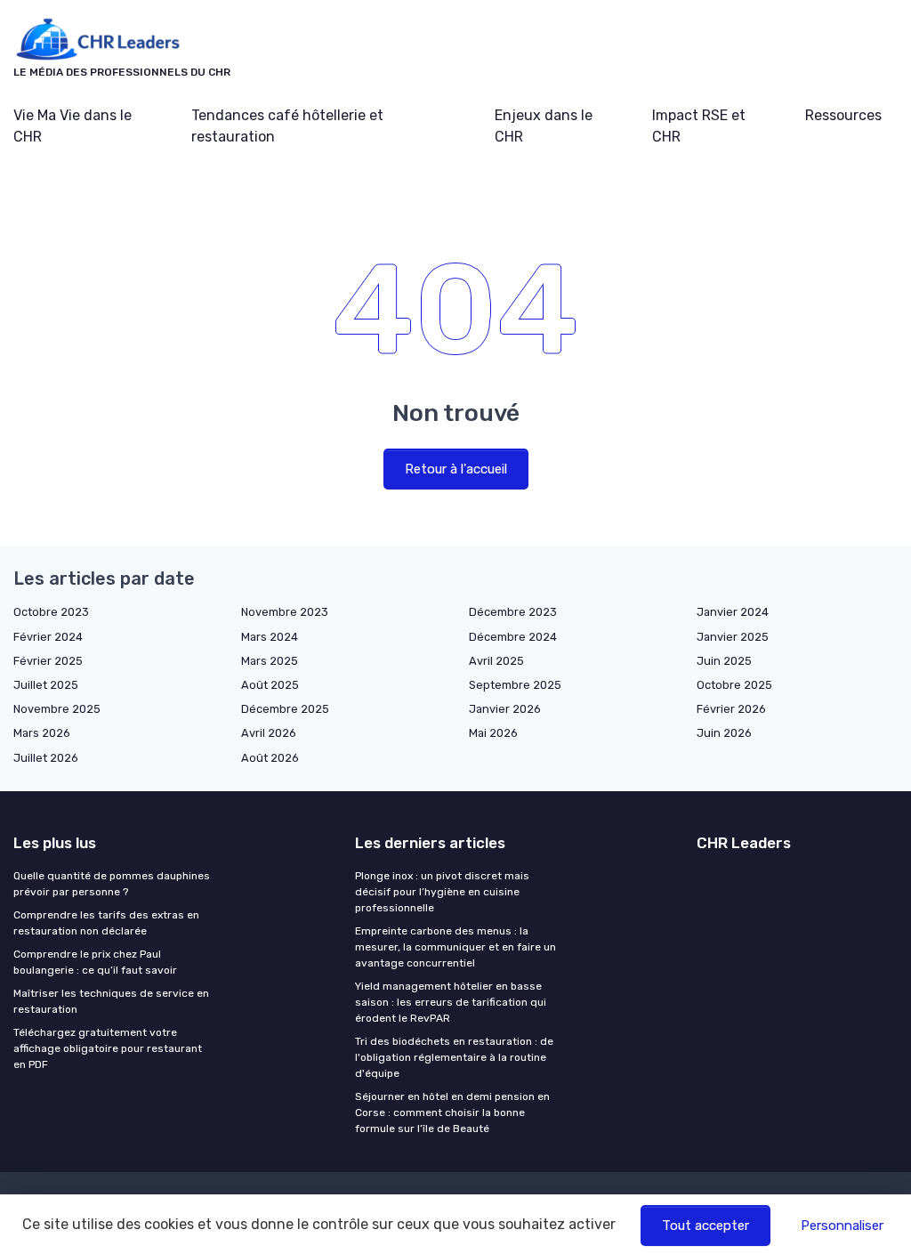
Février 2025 (48, 660)
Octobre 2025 (734, 685)
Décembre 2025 (285, 709)
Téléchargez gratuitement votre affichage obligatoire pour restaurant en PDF (107, 1048)
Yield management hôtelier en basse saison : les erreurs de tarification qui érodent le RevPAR (450, 1002)
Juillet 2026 (45, 758)
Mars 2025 (269, 660)
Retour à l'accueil (456, 469)
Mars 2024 (269, 636)
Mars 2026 (41, 733)
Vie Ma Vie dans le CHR (72, 126)
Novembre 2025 (57, 709)
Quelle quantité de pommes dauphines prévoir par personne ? (111, 884)
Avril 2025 (496, 660)
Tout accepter (705, 1226)
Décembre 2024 (513, 636)
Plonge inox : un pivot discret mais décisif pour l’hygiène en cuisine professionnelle (442, 892)
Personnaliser (842, 1226)
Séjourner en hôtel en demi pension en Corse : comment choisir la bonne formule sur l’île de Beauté (452, 1112)
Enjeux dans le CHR (544, 126)
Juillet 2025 (45, 685)
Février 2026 (731, 709)
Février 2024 (48, 636)
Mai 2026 (493, 733)
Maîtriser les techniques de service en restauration (111, 1001)
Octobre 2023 (51, 612)
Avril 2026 (268, 733)
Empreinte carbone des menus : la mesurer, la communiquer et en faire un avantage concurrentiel (455, 947)
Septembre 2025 (515, 685)
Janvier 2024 (733, 612)
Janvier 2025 (733, 636)
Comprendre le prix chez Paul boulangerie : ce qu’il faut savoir (95, 962)
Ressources (843, 115)
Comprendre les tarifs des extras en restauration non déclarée (106, 923)
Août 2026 (270, 758)
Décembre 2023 (513, 612)
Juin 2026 (724, 733)
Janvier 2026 (505, 709)
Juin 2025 (724, 660)
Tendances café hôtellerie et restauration (287, 126)
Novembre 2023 (284, 612)
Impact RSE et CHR (699, 126)
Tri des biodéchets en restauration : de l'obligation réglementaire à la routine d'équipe (454, 1057)
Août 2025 (270, 685)
